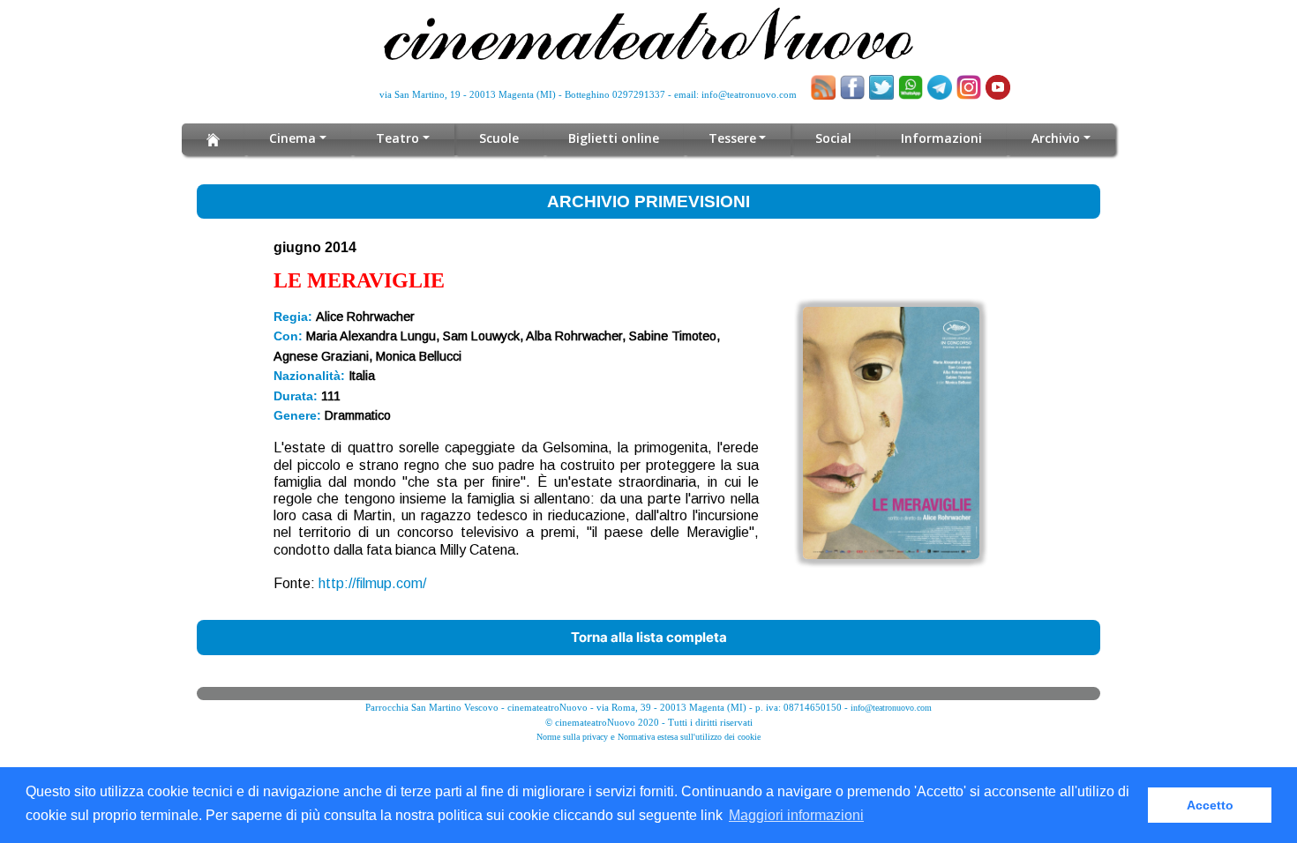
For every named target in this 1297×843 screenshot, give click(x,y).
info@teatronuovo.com (749, 94)
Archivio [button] (1055, 138)
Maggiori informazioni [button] (796, 815)
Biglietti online (613, 138)
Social (833, 138)
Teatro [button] (397, 138)
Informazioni (941, 138)
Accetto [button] (1210, 805)
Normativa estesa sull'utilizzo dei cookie (689, 737)
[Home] (213, 139)
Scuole (499, 138)
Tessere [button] (732, 138)
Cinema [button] (292, 138)
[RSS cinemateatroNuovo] (823, 87)
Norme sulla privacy (572, 737)
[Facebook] (852, 87)
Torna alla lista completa (649, 637)
